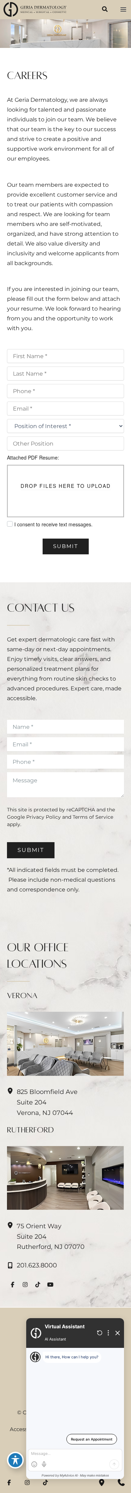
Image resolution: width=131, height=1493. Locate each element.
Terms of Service (93, 817)
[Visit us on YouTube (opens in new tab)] (50, 1284)
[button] (105, 10)
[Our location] (101, 1482)
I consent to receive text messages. (53, 524)
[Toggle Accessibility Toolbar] (15, 1460)
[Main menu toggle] (123, 9)
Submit (65, 546)
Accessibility (25, 1429)
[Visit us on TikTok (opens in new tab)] (37, 1284)
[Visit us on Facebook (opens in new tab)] (12, 1284)
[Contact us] (121, 1482)
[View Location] (12, 1225)
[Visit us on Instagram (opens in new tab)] (25, 1284)
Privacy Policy (43, 817)
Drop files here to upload (66, 485)
